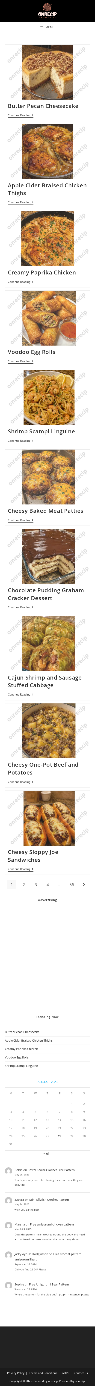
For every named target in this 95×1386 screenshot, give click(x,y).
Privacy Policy (15, 1373)
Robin (19, 1170)
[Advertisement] (47, 958)
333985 (19, 1199)
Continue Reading (20, 116)
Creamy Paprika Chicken (42, 272)
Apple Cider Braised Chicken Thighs (29, 1040)
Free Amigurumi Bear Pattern (49, 1284)
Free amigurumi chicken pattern (52, 1224)
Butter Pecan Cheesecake (43, 106)
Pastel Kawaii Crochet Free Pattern (51, 1170)
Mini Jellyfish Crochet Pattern (49, 1199)
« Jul (46, 1153)
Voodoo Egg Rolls (32, 352)
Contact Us (81, 1373)
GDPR (65, 1373)
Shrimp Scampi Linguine (41, 431)
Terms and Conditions (43, 1373)
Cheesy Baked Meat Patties (45, 510)
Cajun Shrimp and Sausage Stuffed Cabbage (45, 681)
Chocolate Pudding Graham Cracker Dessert (46, 594)
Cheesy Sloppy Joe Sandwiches (33, 855)
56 (71, 884)
